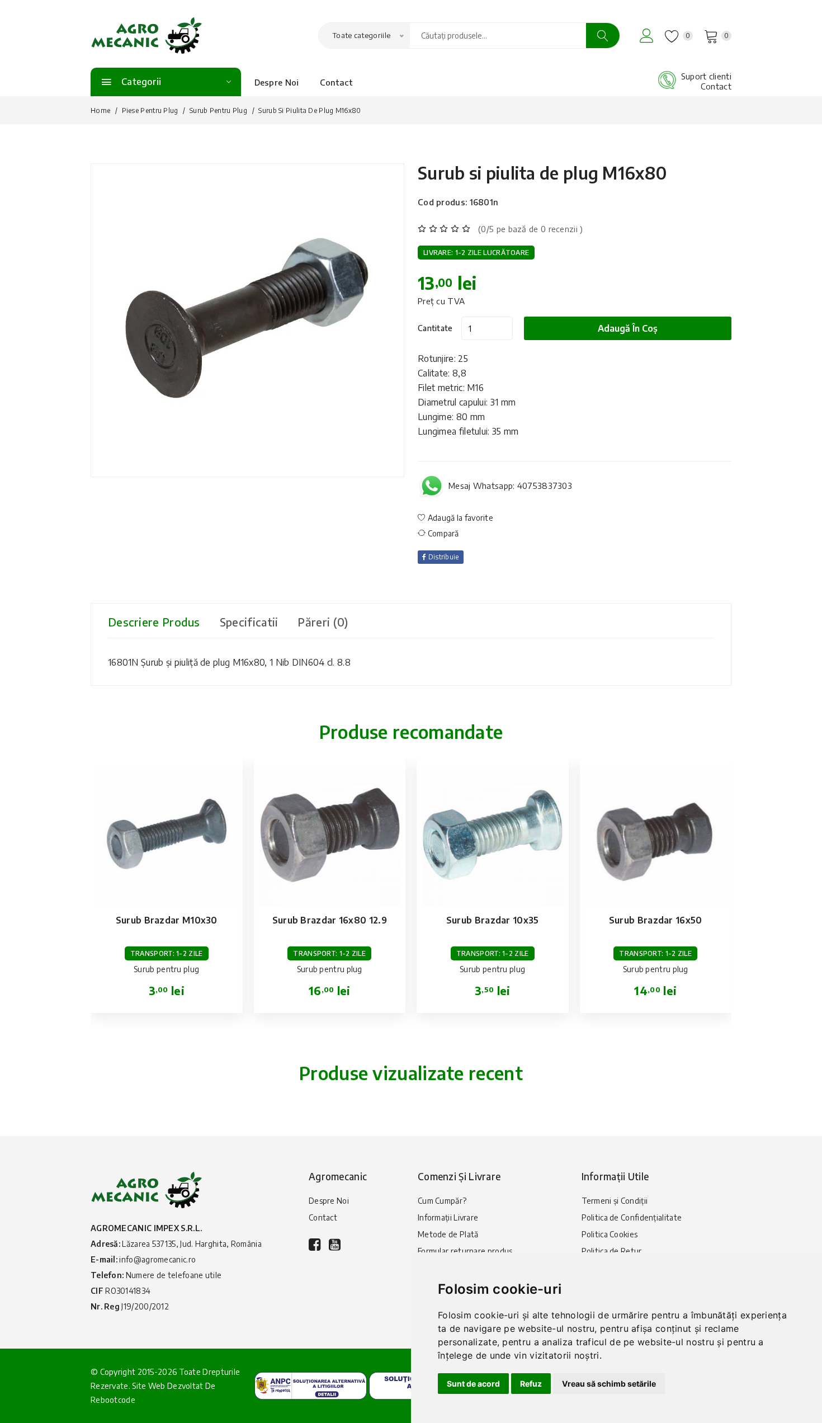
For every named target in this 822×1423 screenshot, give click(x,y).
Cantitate (435, 328)
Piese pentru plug (150, 110)
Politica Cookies (610, 1234)
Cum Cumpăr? (442, 1200)
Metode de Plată (448, 1234)
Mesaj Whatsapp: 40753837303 (510, 485)
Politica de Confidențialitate (632, 1217)
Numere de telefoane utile (174, 1275)
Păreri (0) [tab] (322, 622)
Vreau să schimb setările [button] (609, 1383)
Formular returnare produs (465, 1251)
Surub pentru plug (218, 110)
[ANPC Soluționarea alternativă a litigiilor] (310, 1385)
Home (100, 110)
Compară (442, 533)
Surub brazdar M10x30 (167, 920)
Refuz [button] (531, 1383)
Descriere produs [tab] (154, 622)
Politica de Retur (612, 1251)
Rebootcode (113, 1400)
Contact (336, 82)
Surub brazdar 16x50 (655, 920)
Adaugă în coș (628, 328)
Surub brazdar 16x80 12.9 (329, 920)
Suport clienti (706, 76)
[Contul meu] (647, 36)
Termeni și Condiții (615, 1200)
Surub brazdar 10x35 (492, 920)
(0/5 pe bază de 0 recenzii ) (530, 229)
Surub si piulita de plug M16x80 (542, 172)
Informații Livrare (448, 1217)
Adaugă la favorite (459, 517)
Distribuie (442, 557)
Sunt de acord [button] (473, 1383)
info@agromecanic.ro (157, 1259)
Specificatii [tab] (249, 622)
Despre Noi (276, 82)
